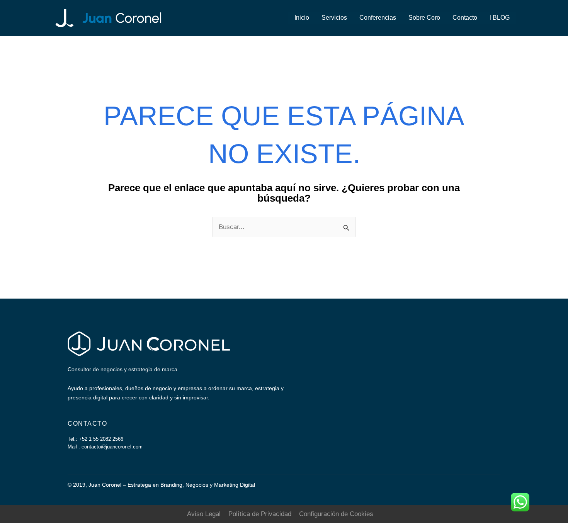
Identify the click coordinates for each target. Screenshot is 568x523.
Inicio (301, 17)
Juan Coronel (208, 18)
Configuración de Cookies (336, 514)
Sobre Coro (424, 17)
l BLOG (500, 17)
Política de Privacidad (259, 514)
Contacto (464, 17)
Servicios (334, 17)
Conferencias (377, 17)
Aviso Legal (204, 514)
